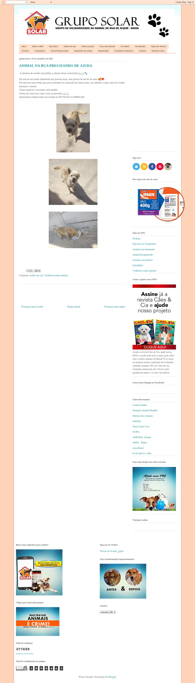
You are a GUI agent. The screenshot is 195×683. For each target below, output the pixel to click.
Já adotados (140, 46)
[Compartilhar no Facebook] (36, 270)
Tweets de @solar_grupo (112, 551)
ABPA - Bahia (140, 442)
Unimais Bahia (140, 404)
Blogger (112, 676)
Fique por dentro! (158, 46)
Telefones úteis (158, 51)
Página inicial (73, 306)
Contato (142, 51)
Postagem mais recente (32, 306)
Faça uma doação (107, 46)
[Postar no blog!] (30, 270)
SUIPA (136, 431)
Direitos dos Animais (143, 415)
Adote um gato (87, 46)
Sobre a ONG (37, 46)
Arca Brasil (138, 447)
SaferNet (137, 421)
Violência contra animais (56, 275)
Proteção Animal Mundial (145, 410)
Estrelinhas (138, 265)
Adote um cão (70, 46)
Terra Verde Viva (141, 426)
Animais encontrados (143, 259)
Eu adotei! (125, 46)
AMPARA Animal (142, 437)
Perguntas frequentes (123, 51)
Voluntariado (103, 51)
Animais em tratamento (144, 249)
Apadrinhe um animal (83, 51)
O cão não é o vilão (142, 453)
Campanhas (40, 51)
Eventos (25, 51)
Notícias (136, 238)
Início (24, 46)
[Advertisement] (154, 103)
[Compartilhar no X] (33, 270)
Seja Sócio (53, 46)
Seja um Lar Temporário (144, 243)
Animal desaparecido (143, 254)
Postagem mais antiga (114, 306)
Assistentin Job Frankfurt (24, 654)
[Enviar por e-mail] (27, 270)
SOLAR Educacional (59, 51)
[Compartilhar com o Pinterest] (39, 270)
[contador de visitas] (23, 649)
